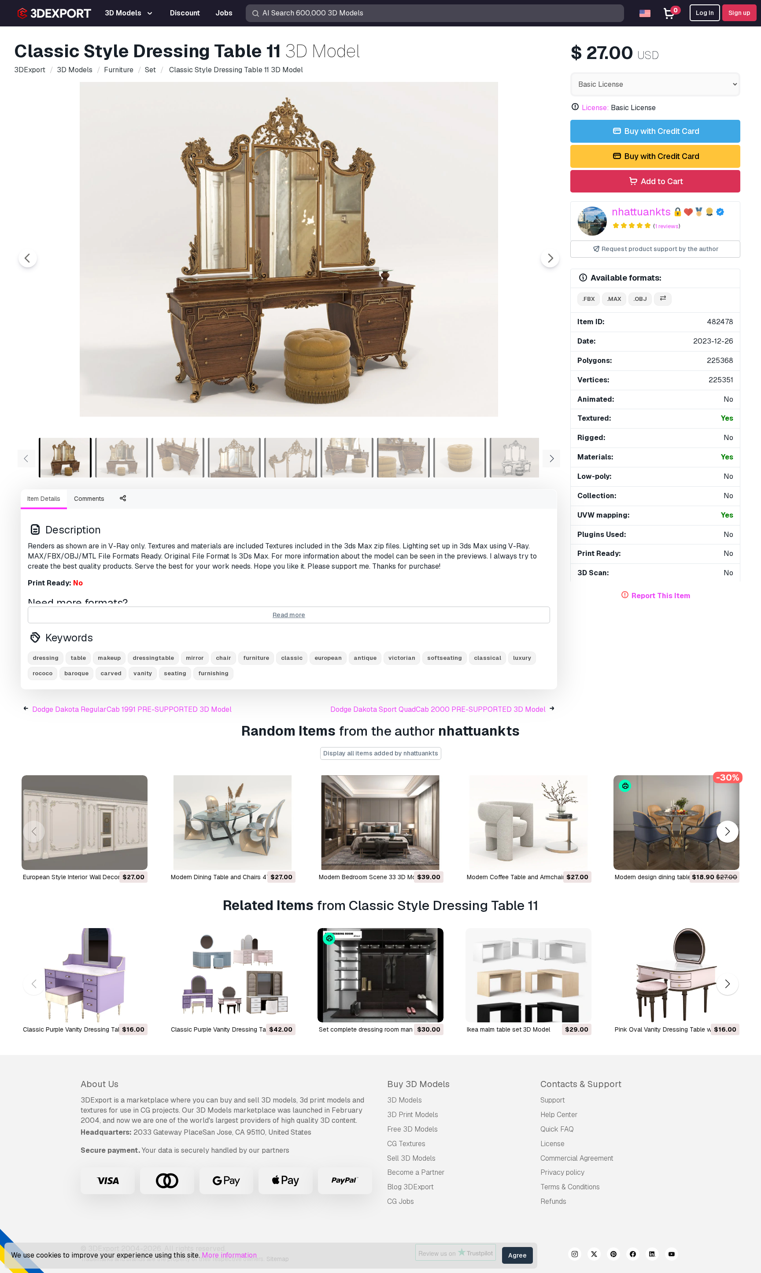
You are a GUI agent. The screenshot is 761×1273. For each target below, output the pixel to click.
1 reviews (667, 226)
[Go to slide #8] (459, 457)
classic (292, 658)
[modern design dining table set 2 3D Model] (676, 822)
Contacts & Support (580, 1084)
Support (552, 1100)
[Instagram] (575, 1255)
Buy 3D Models (418, 1084)
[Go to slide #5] (290, 457)
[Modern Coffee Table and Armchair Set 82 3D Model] (528, 822)
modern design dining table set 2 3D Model (675, 877)
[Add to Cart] (117, 857)
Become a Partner (416, 1172)
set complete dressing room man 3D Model (380, 1029)
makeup (109, 658)
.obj (640, 299)
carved (111, 673)
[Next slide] (550, 258)
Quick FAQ (557, 1129)
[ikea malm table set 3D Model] (528, 975)
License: (595, 107)
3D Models (404, 1100)
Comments (89, 499)
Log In (705, 13)
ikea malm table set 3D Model (508, 1029)
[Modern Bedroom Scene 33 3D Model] (380, 822)
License (552, 1143)
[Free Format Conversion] (662, 299)
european (328, 658)
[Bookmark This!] (135, 857)
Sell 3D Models (411, 1158)
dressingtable (153, 658)
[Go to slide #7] (403, 457)
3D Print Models (412, 1114)
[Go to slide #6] (347, 457)
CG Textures (406, 1143)
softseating (444, 658)
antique (365, 658)
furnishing (213, 673)
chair (223, 658)
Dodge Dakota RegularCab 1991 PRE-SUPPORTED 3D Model (132, 709)
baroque (76, 673)
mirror (195, 658)
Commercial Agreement (576, 1158)
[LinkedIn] (652, 1255)
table (78, 658)
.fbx (588, 299)
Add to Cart (661, 181)
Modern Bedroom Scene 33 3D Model (372, 877)
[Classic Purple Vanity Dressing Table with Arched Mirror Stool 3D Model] (85, 975)
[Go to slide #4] (234, 457)
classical (487, 658)
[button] (727, 831)
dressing (46, 658)
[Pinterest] (613, 1255)
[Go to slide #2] (121, 457)
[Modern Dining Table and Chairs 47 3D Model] (233, 822)
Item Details (43, 499)
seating (175, 673)
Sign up (739, 13)
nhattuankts (641, 211)
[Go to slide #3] (177, 457)
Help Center (559, 1114)
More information (229, 1255)
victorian (401, 658)
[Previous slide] (27, 258)
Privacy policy (562, 1172)
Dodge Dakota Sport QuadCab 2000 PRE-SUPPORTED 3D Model (438, 709)
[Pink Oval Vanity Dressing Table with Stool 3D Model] (676, 975)
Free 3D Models (412, 1129)
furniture (256, 658)
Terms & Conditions (570, 1187)
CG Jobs (400, 1201)
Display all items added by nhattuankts (380, 753)
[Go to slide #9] (516, 457)
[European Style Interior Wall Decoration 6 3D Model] (85, 822)
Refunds (553, 1201)
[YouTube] (671, 1255)
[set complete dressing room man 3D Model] (380, 975)
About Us (99, 1084)
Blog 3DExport (410, 1187)
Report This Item (661, 595)
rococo (42, 673)
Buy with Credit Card (660, 131)
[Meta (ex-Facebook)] (633, 1255)
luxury (522, 658)
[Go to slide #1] (65, 457)
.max (614, 299)
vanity (142, 673)
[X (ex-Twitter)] (594, 1255)
